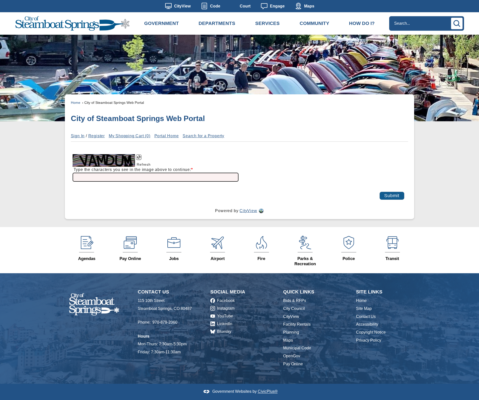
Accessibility (367, 324)
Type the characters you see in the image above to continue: (133, 169)
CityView (248, 211)
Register (96, 136)
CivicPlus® (268, 392)
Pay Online (293, 364)
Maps (288, 340)
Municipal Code (297, 348)
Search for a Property (203, 136)
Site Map (364, 308)
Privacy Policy (368, 340)
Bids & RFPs (294, 300)
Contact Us (366, 316)
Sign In (78, 136)
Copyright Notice (371, 332)
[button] (457, 22)
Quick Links (298, 291)
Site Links (369, 291)
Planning (291, 332)
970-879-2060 (164, 322)
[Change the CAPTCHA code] (141, 157)
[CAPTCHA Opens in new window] (104, 160)
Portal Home (166, 136)
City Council (294, 308)
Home (75, 103)
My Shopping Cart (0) (129, 136)
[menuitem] (161, 23)
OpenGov (291, 356)
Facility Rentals (297, 324)
